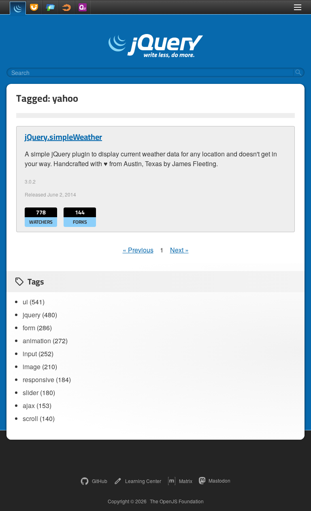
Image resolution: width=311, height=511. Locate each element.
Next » (179, 249)
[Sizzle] (66, 7)
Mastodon (219, 480)
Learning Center (143, 480)
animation (37, 340)
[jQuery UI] (34, 7)
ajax (29, 405)
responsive (38, 379)
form (29, 327)
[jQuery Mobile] (50, 7)
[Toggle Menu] (297, 7)
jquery (31, 314)
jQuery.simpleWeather (63, 137)
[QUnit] (83, 7)
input (30, 353)
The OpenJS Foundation (177, 501)
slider (30, 392)
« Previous (138, 249)
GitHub (99, 480)
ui (25, 301)
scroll (30, 418)
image (31, 366)
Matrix (185, 480)
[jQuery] (18, 8)
